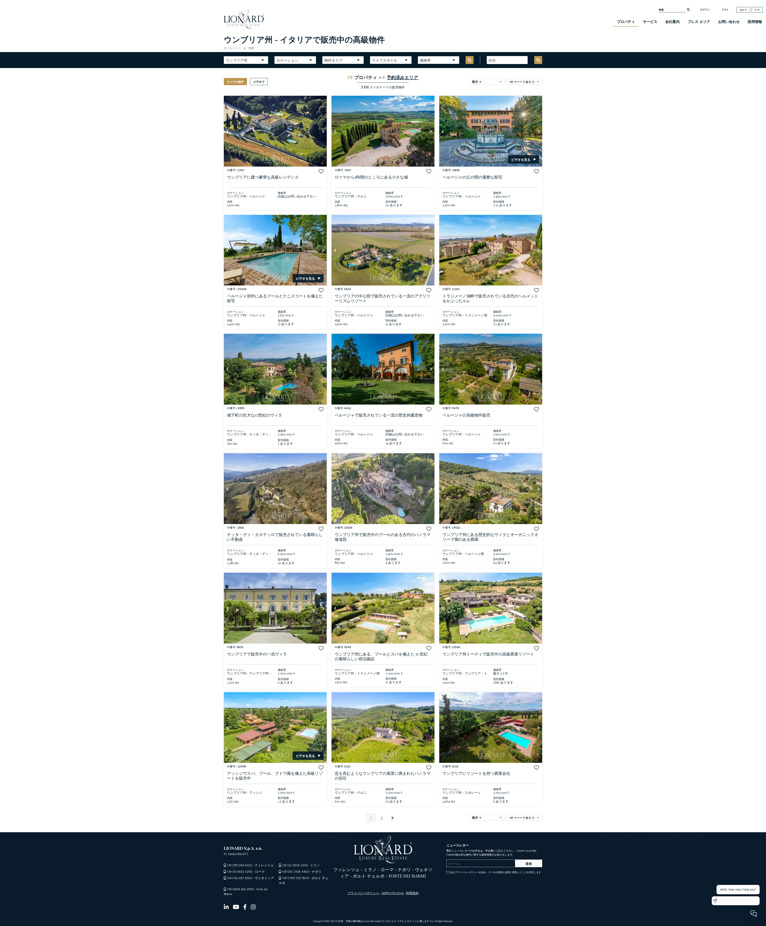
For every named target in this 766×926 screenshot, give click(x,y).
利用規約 (412, 892)
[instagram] (253, 906)
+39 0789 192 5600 (295, 877)
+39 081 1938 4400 (295, 871)
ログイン (705, 9)
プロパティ (626, 21)
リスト (725, 9)
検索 (251, 47)
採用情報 (755, 21)
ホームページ (232, 47)
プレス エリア (699, 21)
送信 (528, 863)
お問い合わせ (729, 21)
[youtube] (236, 906)
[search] (688, 9)
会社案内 (672, 21)
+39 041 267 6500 (239, 877)
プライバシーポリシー (363, 892)
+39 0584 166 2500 (240, 888)
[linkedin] (226, 906)
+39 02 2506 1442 (295, 865)
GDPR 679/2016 (393, 892)
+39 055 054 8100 (239, 865)
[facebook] (245, 906)
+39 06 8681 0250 (239, 871)
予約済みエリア (402, 77)
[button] (321, 171)
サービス (650, 21)
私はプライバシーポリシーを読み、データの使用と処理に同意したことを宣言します (495, 872)
